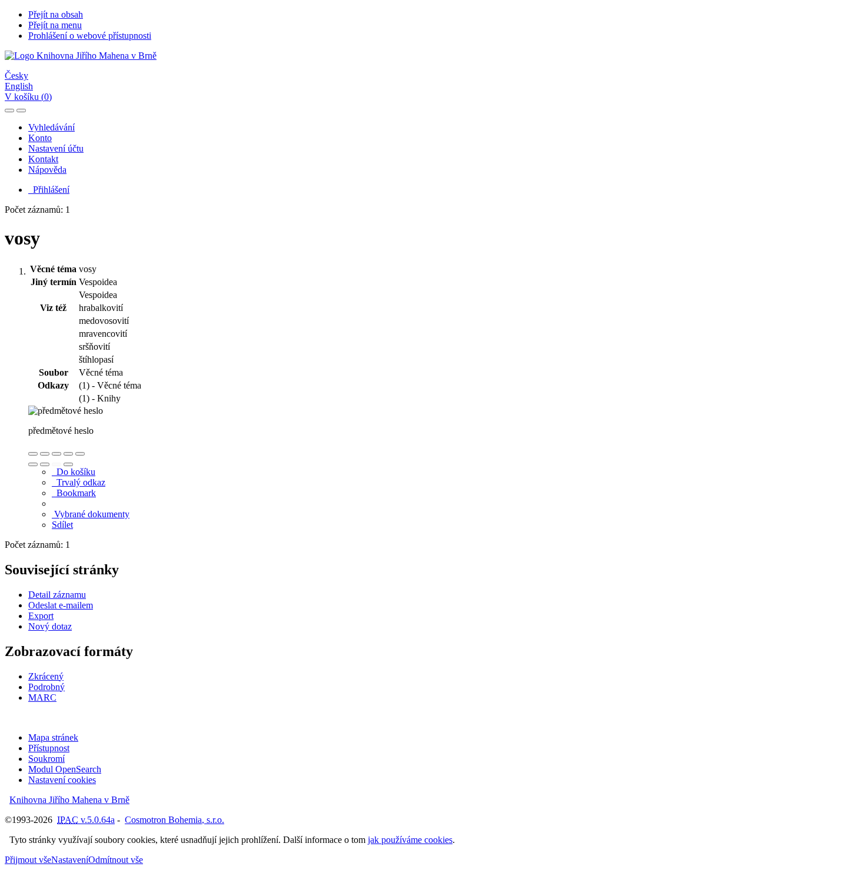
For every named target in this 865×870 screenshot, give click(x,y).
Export (41, 616)
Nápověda (47, 170)
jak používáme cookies (410, 840)
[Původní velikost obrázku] (56, 454)
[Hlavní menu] (21, 110)
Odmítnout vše (115, 860)
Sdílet (62, 525)
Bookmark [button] (74, 493)
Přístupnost (48, 748)
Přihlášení (48, 190)
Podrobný (46, 687)
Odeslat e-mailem (60, 605)
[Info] (80, 454)
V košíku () (28, 97)
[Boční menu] (9, 110)
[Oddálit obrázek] (44, 454)
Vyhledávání (51, 127)
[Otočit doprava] (44, 464)
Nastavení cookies (62, 780)
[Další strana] (68, 464)
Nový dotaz (50, 626)
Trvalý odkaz (78, 482)
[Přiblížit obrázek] (33, 454)
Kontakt (43, 159)
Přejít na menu (55, 25)
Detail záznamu (57, 595)
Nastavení (69, 860)
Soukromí (46, 759)
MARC (42, 697)
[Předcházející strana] (56, 464)
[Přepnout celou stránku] (68, 454)
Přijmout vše (28, 860)
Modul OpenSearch (64, 769)
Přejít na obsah (55, 14)
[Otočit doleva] (33, 464)
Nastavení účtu (56, 148)
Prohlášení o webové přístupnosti (89, 36)
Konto (40, 138)
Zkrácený (46, 676)
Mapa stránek (53, 737)
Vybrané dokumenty (90, 514)
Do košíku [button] (73, 472)
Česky (16, 76)
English (19, 86)
